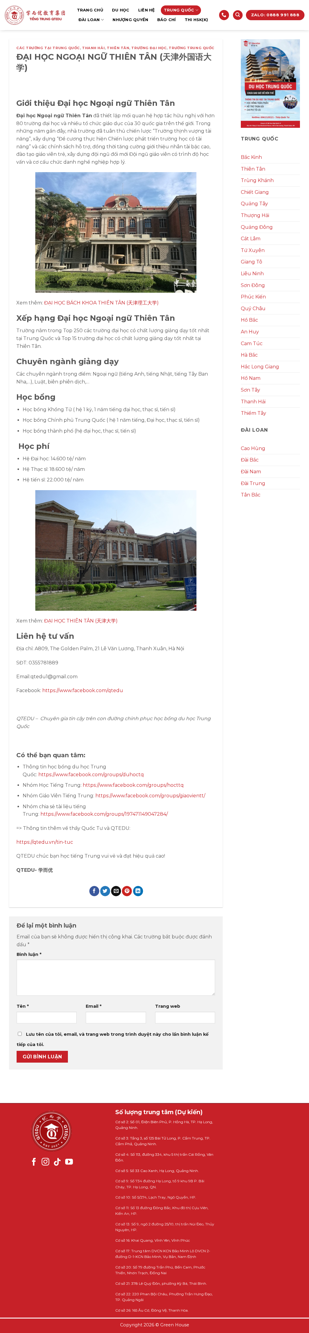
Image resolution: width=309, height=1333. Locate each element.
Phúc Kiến (253, 297)
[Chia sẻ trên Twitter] (105, 891)
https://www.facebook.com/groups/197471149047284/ (104, 814)
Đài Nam (251, 471)
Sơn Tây (250, 390)
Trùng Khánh (257, 180)
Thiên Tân (118, 48)
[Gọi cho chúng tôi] (224, 15)
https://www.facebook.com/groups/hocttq (133, 785)
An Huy (250, 332)
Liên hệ (146, 10)
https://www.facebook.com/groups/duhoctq (91, 774)
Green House (174, 1325)
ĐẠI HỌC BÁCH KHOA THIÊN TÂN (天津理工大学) (101, 303)
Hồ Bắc (249, 320)
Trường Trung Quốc (192, 48)
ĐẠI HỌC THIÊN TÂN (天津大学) (81, 621)
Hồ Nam (250, 378)
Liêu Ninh (252, 273)
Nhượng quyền (130, 19)
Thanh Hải (93, 48)
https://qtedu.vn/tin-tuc (44, 842)
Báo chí (166, 19)
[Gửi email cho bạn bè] (116, 891)
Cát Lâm (250, 238)
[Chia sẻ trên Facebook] (94, 891)
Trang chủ (90, 10)
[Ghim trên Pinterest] (127, 891)
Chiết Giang (255, 192)
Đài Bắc (250, 460)
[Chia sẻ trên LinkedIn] (138, 891)
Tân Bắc (250, 495)
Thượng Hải (255, 215)
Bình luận (29, 954)
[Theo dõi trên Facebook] (34, 1162)
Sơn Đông (253, 285)
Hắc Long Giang (260, 367)
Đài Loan (89, 19)
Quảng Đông (257, 227)
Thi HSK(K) (196, 19)
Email (93, 1006)
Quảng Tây (254, 203)
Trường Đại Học (149, 48)
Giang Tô (251, 262)
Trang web (167, 1006)
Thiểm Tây (253, 413)
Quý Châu (253, 308)
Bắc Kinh (251, 157)
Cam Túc (252, 343)
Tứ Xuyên (253, 250)
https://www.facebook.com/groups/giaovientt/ (150, 796)
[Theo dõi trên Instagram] (45, 1162)
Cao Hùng (253, 448)
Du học (120, 10)
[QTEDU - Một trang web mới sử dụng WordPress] (35, 15)
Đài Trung (253, 483)
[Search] (238, 15)
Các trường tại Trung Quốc (48, 48)
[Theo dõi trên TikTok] (57, 1162)
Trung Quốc (179, 10)
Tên (23, 1006)
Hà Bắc (249, 355)
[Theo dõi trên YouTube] (69, 1162)
